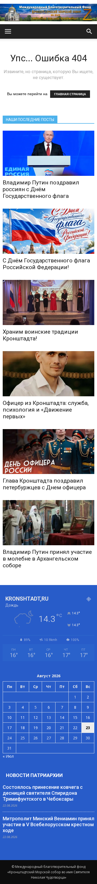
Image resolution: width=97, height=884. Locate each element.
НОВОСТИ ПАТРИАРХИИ (34, 775)
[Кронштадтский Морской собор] (48, 12)
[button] (89, 31)
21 (62, 727)
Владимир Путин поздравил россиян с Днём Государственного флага (41, 189)
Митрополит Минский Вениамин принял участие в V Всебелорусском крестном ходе (48, 824)
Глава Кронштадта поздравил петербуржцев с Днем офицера (44, 484)
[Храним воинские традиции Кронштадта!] (48, 302)
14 (62, 717)
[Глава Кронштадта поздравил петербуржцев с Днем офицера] (48, 451)
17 (9, 727)
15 (75, 717)
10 (9, 717)
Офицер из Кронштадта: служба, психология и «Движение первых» (46, 410)
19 (35, 727)
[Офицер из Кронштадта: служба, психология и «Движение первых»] (48, 373)
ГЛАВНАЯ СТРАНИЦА (70, 94)
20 (49, 727)
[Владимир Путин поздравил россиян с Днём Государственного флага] (48, 153)
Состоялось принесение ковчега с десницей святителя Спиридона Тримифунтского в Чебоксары (43, 793)
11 (22, 717)
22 (75, 727)
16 (88, 717)
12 (35, 717)
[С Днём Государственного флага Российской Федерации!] (48, 231)
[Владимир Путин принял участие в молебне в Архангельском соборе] (48, 522)
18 (22, 727)
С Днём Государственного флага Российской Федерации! (46, 263)
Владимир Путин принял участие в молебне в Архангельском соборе (47, 559)
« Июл (8, 756)
